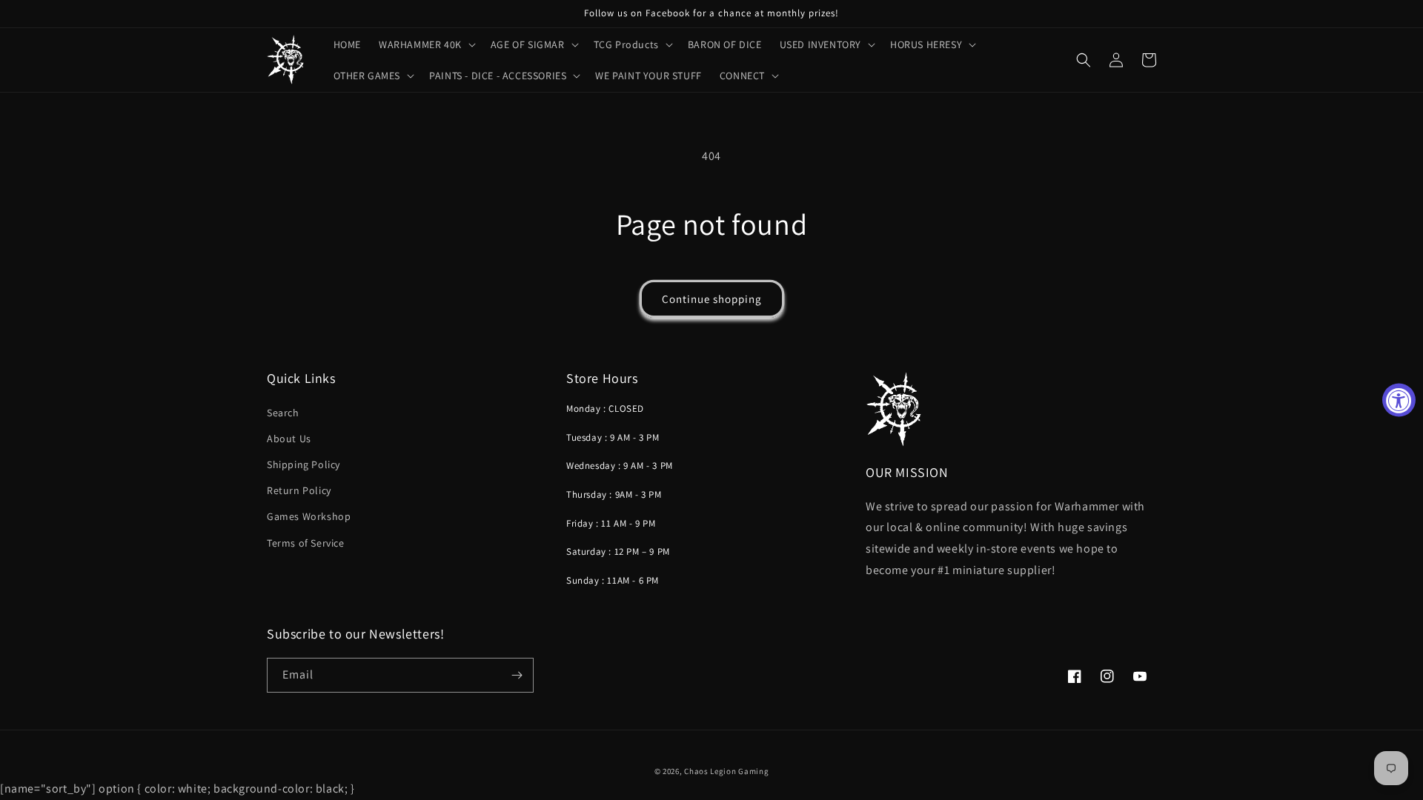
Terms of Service (306, 543)
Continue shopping (712, 299)
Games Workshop (309, 516)
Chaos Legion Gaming (726, 771)
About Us (289, 438)
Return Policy (299, 490)
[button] (426, 44)
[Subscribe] (516, 675)
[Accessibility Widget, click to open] (1399, 400)
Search (283, 412)
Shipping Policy (303, 464)
